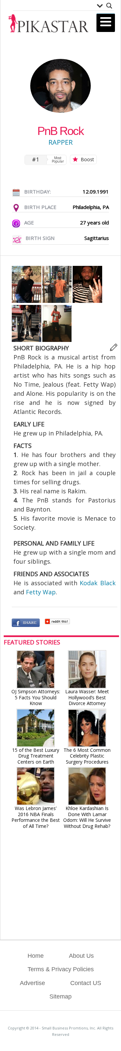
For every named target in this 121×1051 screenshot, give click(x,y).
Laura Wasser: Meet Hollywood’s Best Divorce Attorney (87, 697)
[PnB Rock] (27, 301)
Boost (87, 159)
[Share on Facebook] (26, 624)
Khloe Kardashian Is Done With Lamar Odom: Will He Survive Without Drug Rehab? (87, 817)
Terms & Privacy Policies (61, 969)
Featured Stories (32, 642)
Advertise (32, 983)
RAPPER (60, 142)
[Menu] (105, 22)
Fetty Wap (41, 592)
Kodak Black (98, 583)
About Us (81, 955)
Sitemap (60, 996)
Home (36, 955)
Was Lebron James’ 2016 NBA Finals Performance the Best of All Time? (35, 817)
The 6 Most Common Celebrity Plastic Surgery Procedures (87, 756)
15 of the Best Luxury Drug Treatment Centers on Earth (35, 756)
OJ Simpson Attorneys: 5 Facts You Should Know (35, 697)
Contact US (85, 983)
